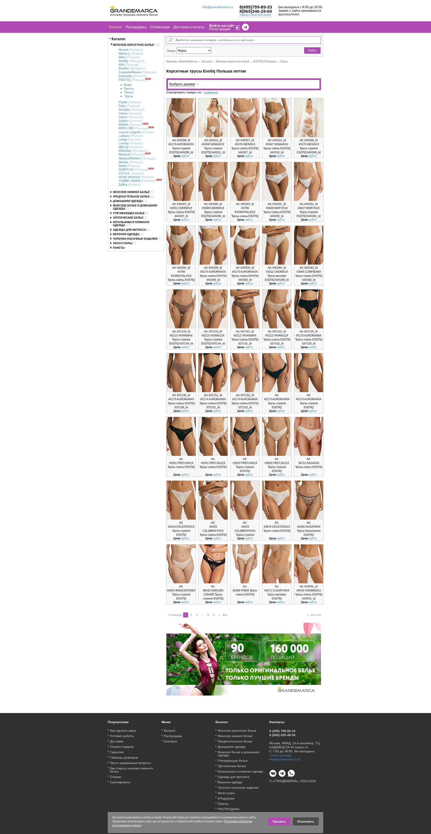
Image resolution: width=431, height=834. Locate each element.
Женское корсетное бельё (133, 44)
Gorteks (132, 109)
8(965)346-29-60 (256, 11)
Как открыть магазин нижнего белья (131, 769)
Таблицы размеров (124, 757)
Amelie (132, 61)
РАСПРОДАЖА (229, 809)
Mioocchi (132, 154)
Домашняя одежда (128, 201)
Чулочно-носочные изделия (135, 238)
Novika (131, 162)
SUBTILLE (133, 169)
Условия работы (122, 736)
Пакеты (119, 247)
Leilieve (131, 136)
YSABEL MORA (137, 180)
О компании (160, 27)
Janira (131, 117)
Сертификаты (120, 782)
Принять (279, 821)
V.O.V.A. (131, 173)
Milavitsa (133, 150)
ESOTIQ (132, 79)
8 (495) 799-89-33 (282, 731)
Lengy (130, 139)
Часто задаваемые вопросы (130, 763)
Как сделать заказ (123, 730)
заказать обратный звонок (255, 14)
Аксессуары (122, 243)
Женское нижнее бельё (131, 192)
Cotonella (132, 76)
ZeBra (130, 184)
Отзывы (115, 777)
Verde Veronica (136, 177)
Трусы (128, 96)
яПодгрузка (226, 798)
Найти (312, 50)
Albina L (131, 53)
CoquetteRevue (138, 72)
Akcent (131, 49)
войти (185, 156)
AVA (129, 64)
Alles (129, 57)
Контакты (170, 741)
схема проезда (280, 755)
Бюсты (129, 88)
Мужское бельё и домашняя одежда (238, 753)
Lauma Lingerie (136, 132)
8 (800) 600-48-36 (282, 735)
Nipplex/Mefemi (137, 158)
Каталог (115, 27)
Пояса (128, 92)
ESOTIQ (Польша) (264, 61)
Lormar (131, 143)
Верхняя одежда (126, 234)
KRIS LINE (133, 128)
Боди (128, 84)
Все (225, 615)
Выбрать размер (182, 84)
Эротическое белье (128, 217)
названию (211, 92)
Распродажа (136, 27)
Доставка (116, 741)
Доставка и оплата (188, 27)
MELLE (131, 147)
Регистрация (219, 29)
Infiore (130, 113)
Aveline (132, 68)
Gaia (129, 106)
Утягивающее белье (129, 213)
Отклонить (305, 821)
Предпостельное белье (131, 196)
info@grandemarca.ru (217, 7)
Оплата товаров (122, 746)
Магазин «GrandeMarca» (182, 61)
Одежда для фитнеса (129, 229)
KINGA (131, 124)
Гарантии (117, 752)
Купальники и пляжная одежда (240, 771)
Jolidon (131, 121)
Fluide (130, 102)
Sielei (129, 165)
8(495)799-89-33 (256, 7)
